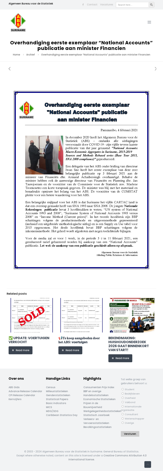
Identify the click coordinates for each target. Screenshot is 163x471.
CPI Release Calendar (22, 395)
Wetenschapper (134, 418)
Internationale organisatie (131, 408)
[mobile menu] (149, 22)
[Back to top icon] (147, 464)
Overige (129, 423)
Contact (92, 4)
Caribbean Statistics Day (62, 415)
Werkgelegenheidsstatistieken (102, 411)
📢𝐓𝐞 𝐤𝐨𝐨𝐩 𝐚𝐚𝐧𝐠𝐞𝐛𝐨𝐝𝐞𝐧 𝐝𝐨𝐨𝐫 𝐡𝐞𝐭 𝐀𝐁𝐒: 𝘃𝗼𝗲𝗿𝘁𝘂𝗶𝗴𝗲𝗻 (79, 340)
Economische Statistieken (99, 399)
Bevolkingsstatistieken (97, 427)
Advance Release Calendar (25, 391)
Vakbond (129, 402)
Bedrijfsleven (132, 393)
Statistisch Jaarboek (96, 415)
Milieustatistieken (57, 391)
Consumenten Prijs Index (98, 387)
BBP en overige (92, 391)
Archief (30, 54)
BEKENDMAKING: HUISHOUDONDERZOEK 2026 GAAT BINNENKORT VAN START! (128, 344)
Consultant (131, 414)
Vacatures (106, 4)
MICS (49, 407)
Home (16, 54)
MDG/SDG (52, 411)
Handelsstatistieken (96, 395)
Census (50, 387)
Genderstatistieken (58, 395)
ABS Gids (14, 387)
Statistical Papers (57, 399)
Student (129, 389)
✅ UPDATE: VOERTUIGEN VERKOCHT (29, 340)
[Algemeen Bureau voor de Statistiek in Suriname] (18, 22)
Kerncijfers (15, 399)
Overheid (129, 398)
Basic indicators (56, 403)
